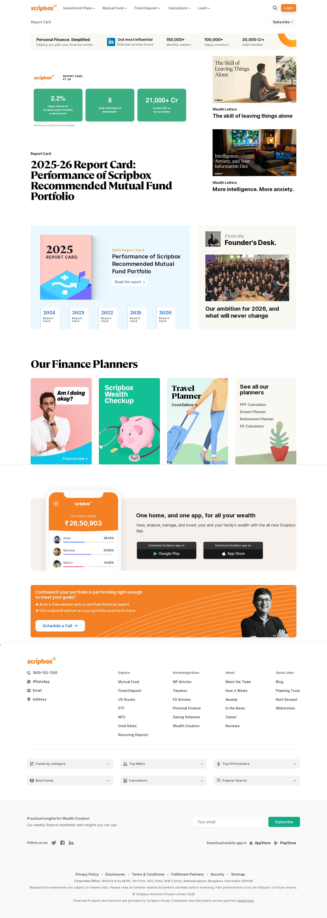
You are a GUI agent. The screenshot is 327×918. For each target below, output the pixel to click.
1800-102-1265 (45, 673)
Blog (279, 682)
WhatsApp (41, 682)
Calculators (138, 780)
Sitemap (238, 874)
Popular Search (234, 780)
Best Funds (44, 780)
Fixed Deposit (129, 691)
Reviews (233, 726)
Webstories (285, 708)
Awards (231, 700)
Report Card (41, 22)
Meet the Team (238, 682)
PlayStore (288, 843)
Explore (124, 672)
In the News (235, 708)
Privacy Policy (87, 874)
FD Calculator (252, 426)
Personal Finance (187, 708)
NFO (121, 717)
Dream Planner (253, 412)
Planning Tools (288, 691)
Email (37, 690)
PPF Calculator (253, 404)
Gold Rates (127, 726)
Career (231, 717)
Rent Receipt (286, 700)
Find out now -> (75, 458)
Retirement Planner (257, 419)
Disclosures (115, 874)
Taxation (180, 691)
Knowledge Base (186, 672)
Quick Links (285, 672)
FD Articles (182, 700)
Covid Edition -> (184, 405)
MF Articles (182, 682)
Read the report (128, 282)
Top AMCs (137, 764)
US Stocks (126, 700)
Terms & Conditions (148, 874)
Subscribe (284, 821)
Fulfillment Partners (187, 874)
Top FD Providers (235, 764)
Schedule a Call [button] (57, 625)
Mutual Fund (128, 682)
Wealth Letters (225, 109)
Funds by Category (51, 764)
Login (288, 8)
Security (217, 874)
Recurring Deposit (133, 735)
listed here (246, 900)
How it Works (237, 691)
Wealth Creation (186, 726)
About (230, 672)
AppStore (263, 843)
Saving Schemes (186, 717)
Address (39, 699)
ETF (121, 708)
